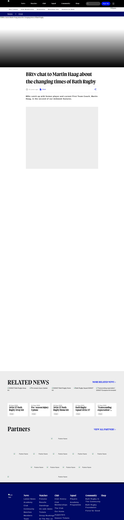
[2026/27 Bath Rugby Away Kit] (18, 401)
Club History (61, 499)
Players (73, 499)
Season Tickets (62, 518)
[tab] (23, 3)
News (10, 14)
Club (21, 14)
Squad (73, 496)
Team (26, 519)
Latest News (29, 499)
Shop (103, 496)
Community (29, 509)
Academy (28, 502)
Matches (28, 512)
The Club (59, 508)
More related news (103, 382)
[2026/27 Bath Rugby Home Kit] (62, 401)
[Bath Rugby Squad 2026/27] (84, 401)
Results (42, 502)
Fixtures (43, 499)
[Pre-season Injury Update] (40, 401)
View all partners (104, 429)
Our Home (59, 511)
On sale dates (46, 509)
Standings (44, 505)
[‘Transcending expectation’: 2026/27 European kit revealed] (106, 401)
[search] (88, 3)
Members (28, 515)
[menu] (113, 3)
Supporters (60, 515)
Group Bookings (47, 515)
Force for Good (93, 511)
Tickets (42, 512)
